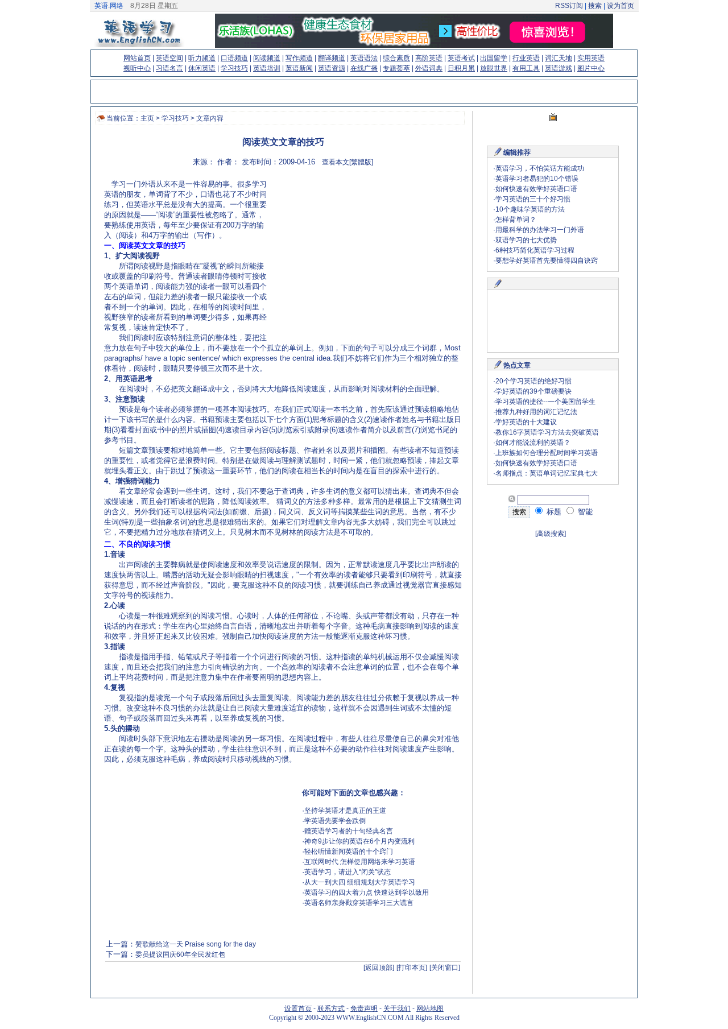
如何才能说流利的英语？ (532, 443)
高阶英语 (428, 58)
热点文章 (517, 365)
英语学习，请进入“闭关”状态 (347, 872)
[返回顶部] (378, 968)
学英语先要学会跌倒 (335, 821)
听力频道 (202, 58)
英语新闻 (299, 68)
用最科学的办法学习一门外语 (539, 230)
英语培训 (266, 68)
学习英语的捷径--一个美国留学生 (545, 402)
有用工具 (526, 68)
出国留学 (493, 58)
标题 (552, 511)
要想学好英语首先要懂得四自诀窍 (546, 261)
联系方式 (331, 1009)
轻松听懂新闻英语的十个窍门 (348, 852)
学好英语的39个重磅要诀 (533, 391)
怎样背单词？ (515, 220)
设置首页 (298, 1009)
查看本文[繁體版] (347, 162)
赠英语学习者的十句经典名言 (348, 831)
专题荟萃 (396, 68)
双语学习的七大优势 (526, 240)
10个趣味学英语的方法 (530, 209)
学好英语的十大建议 (526, 422)
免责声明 (364, 1009)
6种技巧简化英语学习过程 (534, 250)
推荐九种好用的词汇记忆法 (536, 412)
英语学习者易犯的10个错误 (536, 179)
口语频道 (234, 58)
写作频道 (299, 58)
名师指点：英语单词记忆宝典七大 (546, 473)
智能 (584, 511)
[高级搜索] (550, 534)
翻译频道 (331, 58)
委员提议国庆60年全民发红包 (180, 954)
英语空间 (169, 58)
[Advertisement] (363, 258)
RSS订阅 (569, 6)
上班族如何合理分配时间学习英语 (546, 453)
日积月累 (461, 68)
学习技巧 (234, 68)
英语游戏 (558, 68)
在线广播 (364, 68)
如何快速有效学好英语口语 (536, 189)
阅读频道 (266, 58)
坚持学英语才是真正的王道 (345, 811)
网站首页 (137, 58)
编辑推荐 (517, 152)
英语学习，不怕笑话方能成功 (539, 168)
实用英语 (591, 58)
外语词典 (428, 68)
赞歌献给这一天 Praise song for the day (195, 944)
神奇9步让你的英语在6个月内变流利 (359, 841)
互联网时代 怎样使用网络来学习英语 (359, 862)
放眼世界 (493, 68)
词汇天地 (558, 58)
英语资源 (331, 68)
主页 (147, 118)
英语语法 (364, 58)
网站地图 (430, 1009)
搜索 (594, 6)
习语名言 (169, 68)
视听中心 (137, 68)
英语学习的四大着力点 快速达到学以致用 (366, 892)
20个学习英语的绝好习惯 (533, 381)
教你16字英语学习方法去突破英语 (547, 432)
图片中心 (591, 68)
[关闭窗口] (444, 968)
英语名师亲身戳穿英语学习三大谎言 (358, 903)
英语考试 (461, 58)
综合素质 (396, 58)
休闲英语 (202, 68)
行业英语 (526, 58)
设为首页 (620, 6)
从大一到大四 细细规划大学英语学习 (359, 882)
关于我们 (397, 1009)
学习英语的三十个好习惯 (532, 199)
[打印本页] (411, 968)
